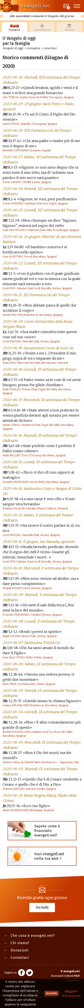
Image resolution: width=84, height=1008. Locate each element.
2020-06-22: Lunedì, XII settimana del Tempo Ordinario (40, 265)
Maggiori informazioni (71, 993)
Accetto (51, 993)
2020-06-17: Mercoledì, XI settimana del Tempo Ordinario (41, 402)
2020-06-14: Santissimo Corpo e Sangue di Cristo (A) (42, 491)
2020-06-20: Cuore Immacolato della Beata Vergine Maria (37, 324)
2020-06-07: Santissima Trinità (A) (31, 642)
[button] (77, 6)
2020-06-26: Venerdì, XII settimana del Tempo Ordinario (40, 191)
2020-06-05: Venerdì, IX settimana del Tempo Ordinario (39, 693)
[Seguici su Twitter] (29, 973)
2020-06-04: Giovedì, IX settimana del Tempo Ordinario (40, 714)
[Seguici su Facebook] (21, 973)
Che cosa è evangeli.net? (33, 936)
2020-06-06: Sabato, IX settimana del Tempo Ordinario (39, 666)
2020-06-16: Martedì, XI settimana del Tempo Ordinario (39, 438)
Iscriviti (42, 907)
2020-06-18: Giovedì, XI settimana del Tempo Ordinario (39, 372)
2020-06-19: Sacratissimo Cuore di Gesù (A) (38, 348)
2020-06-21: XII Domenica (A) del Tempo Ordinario (36, 297)
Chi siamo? (20, 943)
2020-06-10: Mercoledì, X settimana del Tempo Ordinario (41, 570)
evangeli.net (35, 5)
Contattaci (20, 958)
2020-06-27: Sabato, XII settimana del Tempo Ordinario (39, 159)
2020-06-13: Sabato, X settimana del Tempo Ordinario (38, 517)
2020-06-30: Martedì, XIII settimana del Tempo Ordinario (41, 80)
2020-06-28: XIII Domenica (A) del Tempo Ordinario (37, 133)
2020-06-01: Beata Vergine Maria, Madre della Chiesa (39, 798)
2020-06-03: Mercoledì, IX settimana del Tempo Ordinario (41, 745)
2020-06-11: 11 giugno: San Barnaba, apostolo (39, 541)
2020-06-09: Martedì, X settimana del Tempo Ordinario (39, 597)
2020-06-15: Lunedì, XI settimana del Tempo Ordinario (39, 464)
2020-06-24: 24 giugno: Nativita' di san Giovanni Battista (42, 239)
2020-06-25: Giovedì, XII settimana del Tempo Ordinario (40, 212)
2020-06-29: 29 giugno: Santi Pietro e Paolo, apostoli (38, 106)
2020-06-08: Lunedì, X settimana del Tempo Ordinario (39, 624)
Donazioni (19, 950)
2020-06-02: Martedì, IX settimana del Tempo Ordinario (40, 771)
